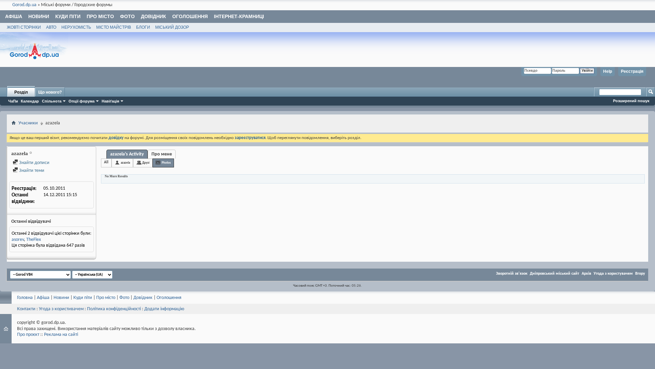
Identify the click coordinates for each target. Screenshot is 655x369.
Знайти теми (31, 170)
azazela (125, 162)
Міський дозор (172, 27)
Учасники (28, 123)
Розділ (21, 92)
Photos (166, 162)
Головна (25, 297)
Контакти (26, 309)
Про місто (100, 16)
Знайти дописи (33, 162)
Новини (38, 16)
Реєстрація (632, 71)
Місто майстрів (113, 27)
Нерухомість (76, 27)
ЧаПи (13, 101)
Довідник (153, 16)
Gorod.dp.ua (24, 5)
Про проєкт (28, 334)
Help (607, 71)
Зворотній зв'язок (511, 274)
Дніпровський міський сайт (554, 274)
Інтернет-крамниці (239, 16)
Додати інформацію (164, 309)
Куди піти (68, 16)
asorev (18, 239)
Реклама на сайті (61, 334)
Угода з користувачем (613, 274)
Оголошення (190, 16)
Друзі (145, 162)
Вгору (640, 274)
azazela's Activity (127, 154)
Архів (586, 274)
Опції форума (81, 101)
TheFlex (33, 239)
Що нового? (50, 92)
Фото (127, 16)
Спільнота (51, 101)
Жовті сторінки (24, 27)
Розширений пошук (631, 101)
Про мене (161, 154)
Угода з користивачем (61, 309)
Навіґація (110, 101)
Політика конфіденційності (114, 309)
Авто (51, 27)
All (106, 162)
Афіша (13, 16)
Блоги (143, 27)
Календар (30, 101)
